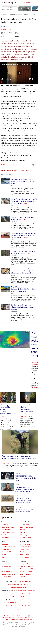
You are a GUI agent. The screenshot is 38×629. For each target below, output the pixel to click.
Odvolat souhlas (11, 619)
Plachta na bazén (21, 590)
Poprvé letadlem (6, 566)
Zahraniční (14, 221)
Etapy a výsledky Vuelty (27, 527)
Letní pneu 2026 (25, 563)
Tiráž (30, 616)
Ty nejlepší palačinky (26, 544)
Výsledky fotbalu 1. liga (8, 546)
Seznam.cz (27, 2)
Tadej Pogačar (24, 532)
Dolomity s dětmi (6, 576)
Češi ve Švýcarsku (6, 571)
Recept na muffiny (25, 546)
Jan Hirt (22, 529)
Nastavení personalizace (24, 619)
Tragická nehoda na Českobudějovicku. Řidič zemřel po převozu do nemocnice (23, 289)
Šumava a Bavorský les (8, 569)
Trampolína (31, 590)
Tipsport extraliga (6, 549)
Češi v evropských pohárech (18, 587)
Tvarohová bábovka (26, 552)
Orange (16, 170)
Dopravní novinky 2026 (26, 569)
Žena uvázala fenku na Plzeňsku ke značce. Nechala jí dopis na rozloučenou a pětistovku (19, 457)
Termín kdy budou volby (8, 532)
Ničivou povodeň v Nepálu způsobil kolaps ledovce (23, 218)
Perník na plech (24, 557)
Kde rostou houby (13, 584)
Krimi (12, 185)
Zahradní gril (15, 597)
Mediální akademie (8, 617)
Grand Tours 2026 (25, 537)
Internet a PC (14, 311)
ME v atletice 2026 (6, 552)
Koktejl (13, 275)
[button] (19, 73)
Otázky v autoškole (25, 574)
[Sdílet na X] (36, 165)
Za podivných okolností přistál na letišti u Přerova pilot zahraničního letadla (22, 181)
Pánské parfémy (18, 609)
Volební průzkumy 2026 (8, 527)
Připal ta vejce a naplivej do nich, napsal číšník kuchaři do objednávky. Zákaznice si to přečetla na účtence (23, 271)
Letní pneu (30, 603)
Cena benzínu (24, 584)
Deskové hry (9, 606)
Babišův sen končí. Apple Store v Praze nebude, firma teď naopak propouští (22, 307)
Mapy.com (18, 581)
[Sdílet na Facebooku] (33, 165)
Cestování (13, 255)
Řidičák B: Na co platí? (26, 571)
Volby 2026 (4, 524)
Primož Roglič (24, 535)
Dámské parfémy (20, 603)
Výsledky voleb (5, 529)
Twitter (13, 616)
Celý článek (34, 387)
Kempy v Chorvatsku (7, 563)
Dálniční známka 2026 (26, 566)
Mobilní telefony (25, 600)
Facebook (7, 616)
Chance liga (4, 544)
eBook (5, 33)
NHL (2, 557)
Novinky (3, 27)
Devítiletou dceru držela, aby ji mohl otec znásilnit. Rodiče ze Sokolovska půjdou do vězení (23, 235)
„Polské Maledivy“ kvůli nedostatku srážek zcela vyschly (23, 252)
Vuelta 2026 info (24, 524)
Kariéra (26, 616)
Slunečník (7, 593)
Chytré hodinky (26, 606)
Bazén (13, 590)
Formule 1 (4, 554)
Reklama (19, 616)
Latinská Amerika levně (8, 574)
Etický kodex (19, 617)
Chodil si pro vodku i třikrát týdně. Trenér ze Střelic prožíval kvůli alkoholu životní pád (7, 409)
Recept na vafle (24, 554)
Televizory (17, 606)
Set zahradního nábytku (26, 593)
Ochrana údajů (29, 617)
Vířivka (23, 597)
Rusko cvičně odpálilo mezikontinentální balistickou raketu (26, 408)
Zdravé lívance (24, 549)
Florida (22, 170)
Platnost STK (24, 576)
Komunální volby (6, 537)
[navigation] (2, 2)
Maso (27, 170)
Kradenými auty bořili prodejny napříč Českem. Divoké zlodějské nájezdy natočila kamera (24, 201)
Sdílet (11, 33)
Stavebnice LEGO (9, 603)
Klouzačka (14, 593)
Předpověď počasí (27, 581)
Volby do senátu (6, 535)
